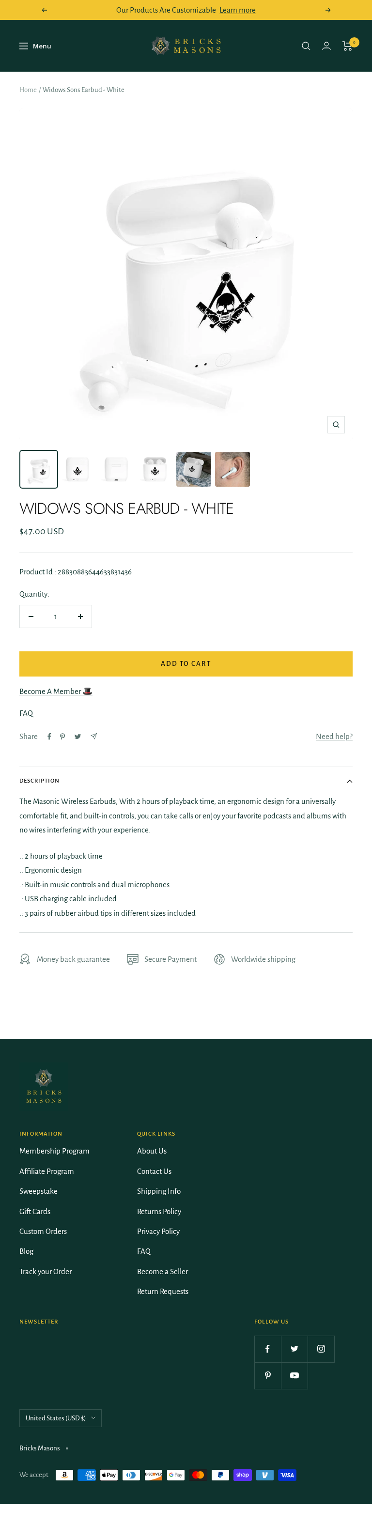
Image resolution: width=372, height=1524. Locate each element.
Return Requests (162, 1291)
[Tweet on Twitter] (78, 736)
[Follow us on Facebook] (267, 1349)
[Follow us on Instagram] (321, 1349)
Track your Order (45, 1271)
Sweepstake (38, 1191)
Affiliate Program (46, 1171)
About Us (152, 1151)
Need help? (334, 736)
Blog (26, 1251)
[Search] (306, 46)
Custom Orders (43, 1231)
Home (28, 89)
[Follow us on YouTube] (294, 1375)
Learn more (237, 10)
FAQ (26, 713)
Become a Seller (162, 1271)
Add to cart (186, 663)
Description (39, 781)
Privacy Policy (158, 1231)
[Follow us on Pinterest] (267, 1375)
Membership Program (54, 1151)
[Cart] (347, 46)
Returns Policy (159, 1211)
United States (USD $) (56, 1418)
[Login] (326, 46)
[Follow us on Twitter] (294, 1349)
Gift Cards (34, 1211)
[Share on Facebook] (49, 736)
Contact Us (154, 1171)
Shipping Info (159, 1191)
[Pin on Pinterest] (62, 736)
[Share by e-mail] (94, 736)
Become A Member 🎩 (56, 691)
